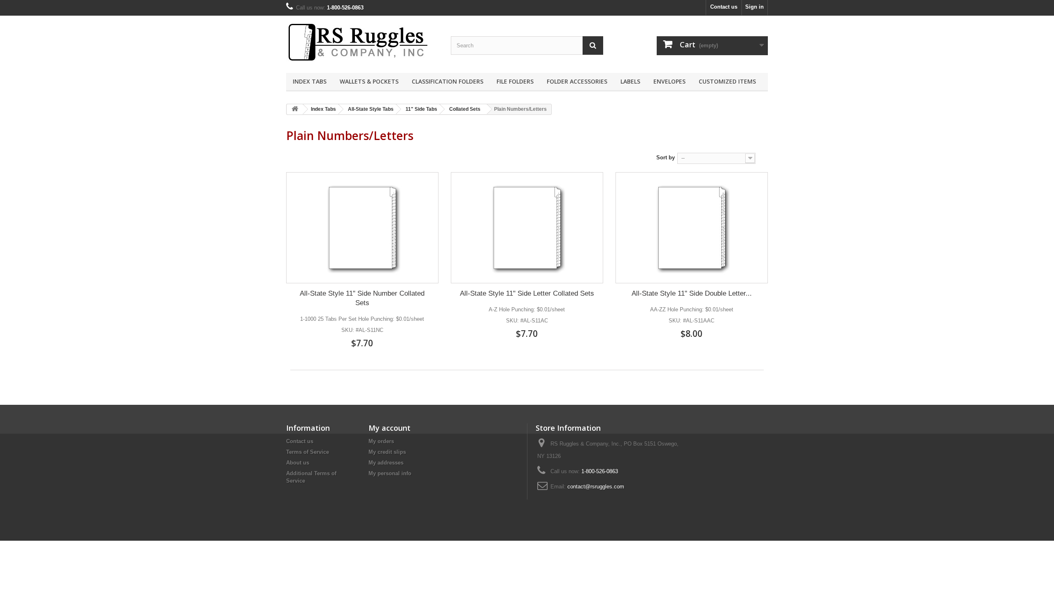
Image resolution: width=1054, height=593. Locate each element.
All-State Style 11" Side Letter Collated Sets (527, 293)
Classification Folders (447, 81)
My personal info (389, 473)
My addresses (385, 463)
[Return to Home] (295, 109)
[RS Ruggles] (362, 42)
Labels (630, 81)
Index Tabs (309, 81)
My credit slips (387, 452)
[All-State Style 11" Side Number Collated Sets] (362, 227)
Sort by (665, 157)
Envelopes (669, 81)
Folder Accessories (577, 81)
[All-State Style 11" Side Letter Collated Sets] (527, 227)
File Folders (515, 81)
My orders (381, 441)
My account (389, 428)
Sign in (754, 7)
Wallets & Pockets (369, 81)
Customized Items (727, 81)
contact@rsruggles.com (595, 486)
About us (297, 463)
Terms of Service (307, 452)
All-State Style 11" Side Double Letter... (692, 293)
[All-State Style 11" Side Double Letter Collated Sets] (692, 227)
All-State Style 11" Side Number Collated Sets (362, 298)
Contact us (723, 7)
